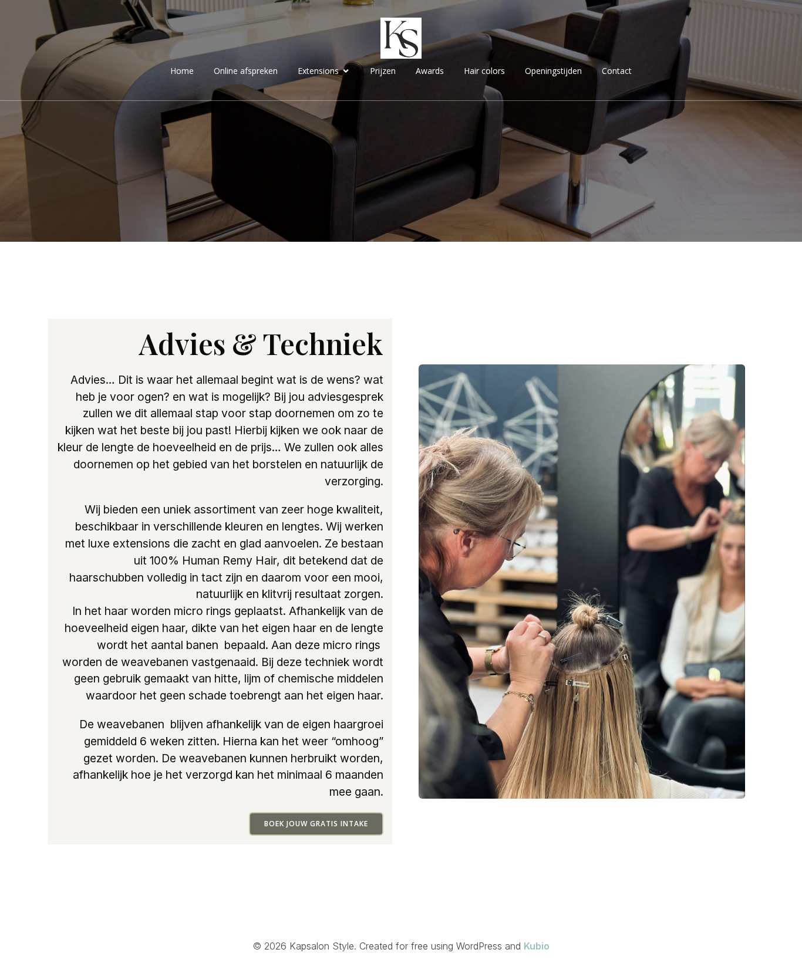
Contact (617, 70)
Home (182, 70)
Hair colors (484, 70)
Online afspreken (246, 70)
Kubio (537, 946)
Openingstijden (553, 70)
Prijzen (383, 70)
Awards (430, 70)
